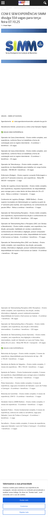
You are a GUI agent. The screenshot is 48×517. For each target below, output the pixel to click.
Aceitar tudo (24, 500)
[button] (24, 210)
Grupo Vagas (7, 25)
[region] (24, 498)
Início (2, 8)
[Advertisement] (24, 89)
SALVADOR (9, 8)
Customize (24, 506)
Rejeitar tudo (24, 512)
